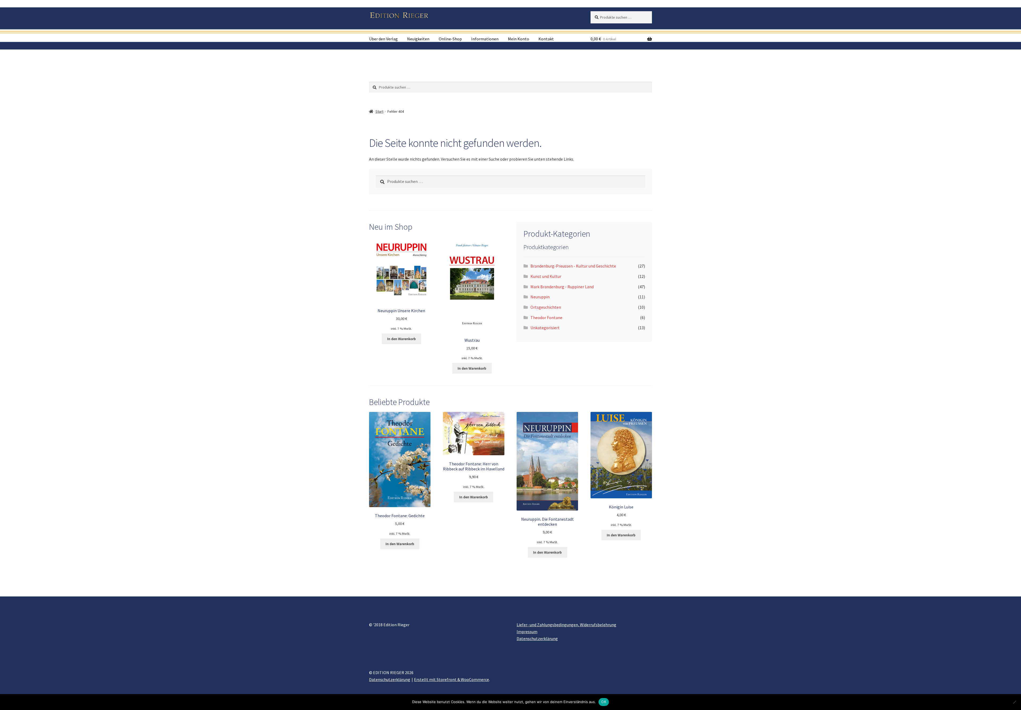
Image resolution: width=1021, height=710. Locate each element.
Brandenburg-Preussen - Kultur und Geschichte (573, 266)
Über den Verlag (383, 38)
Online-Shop (450, 38)
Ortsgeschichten (545, 307)
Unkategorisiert (545, 327)
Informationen (485, 38)
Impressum (527, 631)
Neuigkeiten (418, 38)
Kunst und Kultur (545, 276)
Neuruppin (540, 296)
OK (603, 702)
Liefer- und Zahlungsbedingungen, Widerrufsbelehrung (566, 624)
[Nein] (1014, 702)
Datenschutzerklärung (537, 638)
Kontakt (546, 38)
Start (379, 111)
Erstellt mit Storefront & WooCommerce (451, 679)
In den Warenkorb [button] (401, 338)
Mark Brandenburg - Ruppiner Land (562, 286)
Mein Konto (518, 38)
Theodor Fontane (546, 317)
